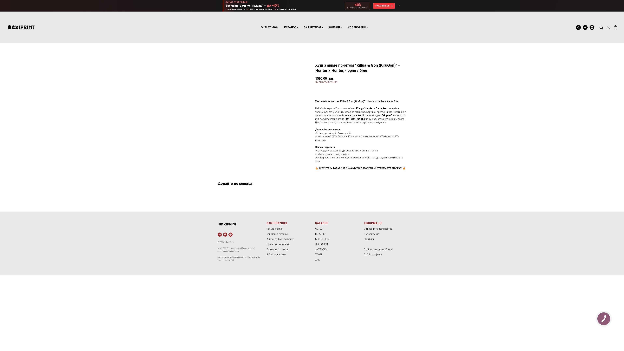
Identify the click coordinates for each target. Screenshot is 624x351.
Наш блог (369, 239)
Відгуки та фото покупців (279, 239)
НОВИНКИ (320, 234)
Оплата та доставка (277, 249)
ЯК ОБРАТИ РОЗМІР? (326, 82)
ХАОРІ (318, 254)
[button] (601, 27)
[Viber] (225, 235)
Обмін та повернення (277, 244)
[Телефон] (578, 27)
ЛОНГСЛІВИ (321, 244)
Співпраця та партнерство (378, 229)
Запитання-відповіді (277, 234)
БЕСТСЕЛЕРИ (322, 239)
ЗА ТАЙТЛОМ (312, 27)
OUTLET (319, 229)
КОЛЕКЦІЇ (334, 27)
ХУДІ (317, 259)
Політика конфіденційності (378, 249)
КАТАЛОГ (290, 27)
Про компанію (371, 234)
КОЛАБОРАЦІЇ (357, 27)
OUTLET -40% (269, 27)
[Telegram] (585, 27)
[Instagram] (592, 27)
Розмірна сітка (274, 229)
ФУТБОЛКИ (321, 249)
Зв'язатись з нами (276, 254)
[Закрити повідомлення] (399, 6)
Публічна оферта (373, 254)
